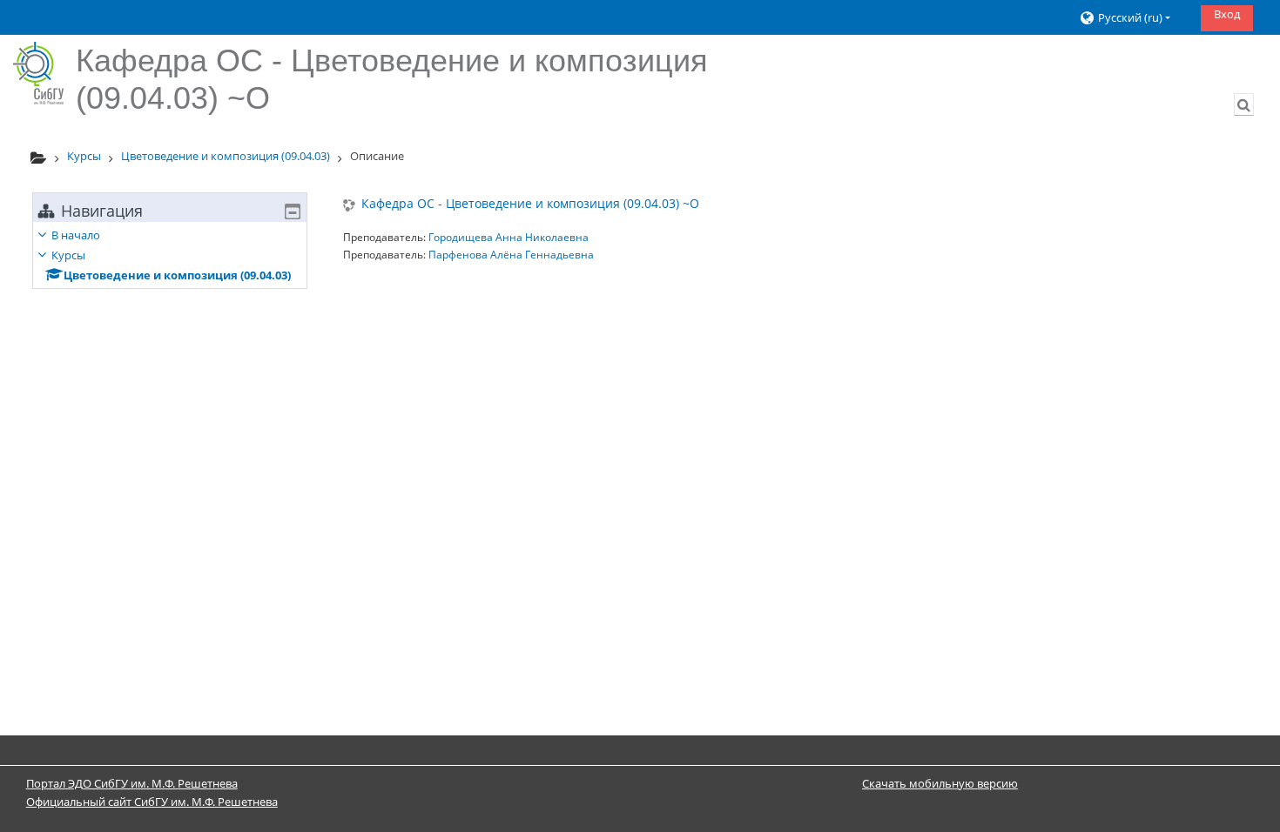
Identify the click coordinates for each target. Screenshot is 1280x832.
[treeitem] (169, 255)
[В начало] (38, 73)
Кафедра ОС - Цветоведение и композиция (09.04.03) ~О (530, 204)
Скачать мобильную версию (940, 783)
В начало (75, 235)
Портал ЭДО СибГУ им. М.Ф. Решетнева (132, 783)
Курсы (68, 255)
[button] (1133, 18)
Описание (377, 156)
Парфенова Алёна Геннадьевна (511, 254)
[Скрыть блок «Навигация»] (292, 211)
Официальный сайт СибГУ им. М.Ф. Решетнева (152, 801)
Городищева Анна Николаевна (508, 237)
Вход (1227, 14)
